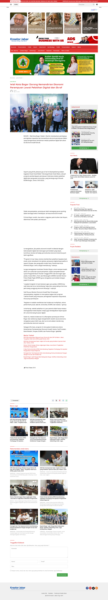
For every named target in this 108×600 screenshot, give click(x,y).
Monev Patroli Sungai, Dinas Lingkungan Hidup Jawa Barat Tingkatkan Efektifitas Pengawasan (43, 345)
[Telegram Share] (63, 400)
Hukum (35, 47)
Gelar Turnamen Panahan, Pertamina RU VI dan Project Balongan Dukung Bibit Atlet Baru (85, 240)
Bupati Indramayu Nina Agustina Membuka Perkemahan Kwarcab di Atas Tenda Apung (85, 209)
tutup (8, 7)
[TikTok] (93, 588)
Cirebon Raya (24, 50)
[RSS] (96, 588)
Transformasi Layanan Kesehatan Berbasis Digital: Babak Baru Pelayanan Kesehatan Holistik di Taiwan (76, 191)
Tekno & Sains (65, 50)
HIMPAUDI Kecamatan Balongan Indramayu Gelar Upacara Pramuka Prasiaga (61, 1)
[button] (93, 4)
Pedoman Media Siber (60, 593)
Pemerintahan (22, 47)
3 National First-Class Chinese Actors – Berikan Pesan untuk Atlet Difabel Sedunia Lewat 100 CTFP (83, 177)
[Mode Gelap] (97, 4)
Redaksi (50, 593)
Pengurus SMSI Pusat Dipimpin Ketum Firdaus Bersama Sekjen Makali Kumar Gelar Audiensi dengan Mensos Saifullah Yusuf (85, 228)
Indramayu (33, 50)
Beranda (13, 47)
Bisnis (79, 47)
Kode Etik (44, 593)
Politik (29, 47)
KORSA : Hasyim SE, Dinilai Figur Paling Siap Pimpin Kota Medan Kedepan (88, 277)
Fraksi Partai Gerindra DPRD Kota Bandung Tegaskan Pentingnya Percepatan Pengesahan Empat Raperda (45, 349)
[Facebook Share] (53, 400)
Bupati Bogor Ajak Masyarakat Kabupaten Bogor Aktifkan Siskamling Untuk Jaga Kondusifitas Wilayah (45, 357)
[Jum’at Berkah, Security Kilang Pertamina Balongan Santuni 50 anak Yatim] (76, 134)
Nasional (48, 50)
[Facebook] (87, 588)
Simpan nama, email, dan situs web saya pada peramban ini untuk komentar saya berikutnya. (37, 570)
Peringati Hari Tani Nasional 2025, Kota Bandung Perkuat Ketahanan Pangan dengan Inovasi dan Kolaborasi (45, 353)
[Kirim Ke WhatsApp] (66, 400)
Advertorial (42, 47)
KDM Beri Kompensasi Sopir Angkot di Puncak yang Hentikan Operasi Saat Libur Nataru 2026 (45, 342)
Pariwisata (56, 50)
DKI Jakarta (14, 50)
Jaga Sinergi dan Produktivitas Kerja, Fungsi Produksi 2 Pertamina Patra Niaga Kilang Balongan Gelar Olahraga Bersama (84, 127)
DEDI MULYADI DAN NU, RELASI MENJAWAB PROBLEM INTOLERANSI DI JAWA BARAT (86, 221)
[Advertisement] (17, 160)
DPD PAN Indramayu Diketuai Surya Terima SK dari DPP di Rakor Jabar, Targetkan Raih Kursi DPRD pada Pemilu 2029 (44, 338)
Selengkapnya (83, 148)
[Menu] (11, 4)
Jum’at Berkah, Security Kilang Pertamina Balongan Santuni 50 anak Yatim (88, 133)
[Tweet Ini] (56, 400)
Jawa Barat (41, 50)
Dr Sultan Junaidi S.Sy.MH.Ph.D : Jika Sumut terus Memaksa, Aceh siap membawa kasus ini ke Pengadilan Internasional (84, 215)
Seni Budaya (51, 47)
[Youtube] (90, 588)
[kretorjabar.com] (19, 39)
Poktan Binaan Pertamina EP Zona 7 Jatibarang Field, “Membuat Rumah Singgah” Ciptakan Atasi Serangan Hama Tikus (85, 234)
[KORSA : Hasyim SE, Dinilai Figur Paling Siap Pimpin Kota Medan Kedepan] (76, 278)
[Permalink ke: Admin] (11, 91)
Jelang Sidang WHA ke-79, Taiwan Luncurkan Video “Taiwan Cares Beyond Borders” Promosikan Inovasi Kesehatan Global (88, 270)
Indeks (16, 4)
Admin (15, 90)
